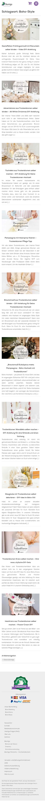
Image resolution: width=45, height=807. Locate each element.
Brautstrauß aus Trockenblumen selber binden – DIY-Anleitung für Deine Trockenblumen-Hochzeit (20, 303)
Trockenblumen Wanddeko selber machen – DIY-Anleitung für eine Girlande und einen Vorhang (20, 433)
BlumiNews (8, 715)
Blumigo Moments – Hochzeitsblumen (17, 752)
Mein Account (9, 774)
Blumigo (7, 741)
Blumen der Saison (11, 744)
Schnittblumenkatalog (12, 749)
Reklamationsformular (12, 728)
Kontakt (7, 726)
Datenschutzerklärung (12, 766)
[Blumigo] (7, 4)
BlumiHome (9, 712)
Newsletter (8, 723)
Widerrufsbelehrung (11, 768)
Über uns (7, 734)
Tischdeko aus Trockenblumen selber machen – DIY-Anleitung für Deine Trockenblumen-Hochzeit (20, 174)
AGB (6, 763)
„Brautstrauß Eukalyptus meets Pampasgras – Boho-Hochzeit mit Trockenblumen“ (20, 368)
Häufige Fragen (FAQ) (11, 731)
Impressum (8, 771)
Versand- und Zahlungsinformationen (17, 760)
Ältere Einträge (8, 660)
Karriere (7, 737)
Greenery (8, 746)
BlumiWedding (10, 709)
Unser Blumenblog (10, 707)
